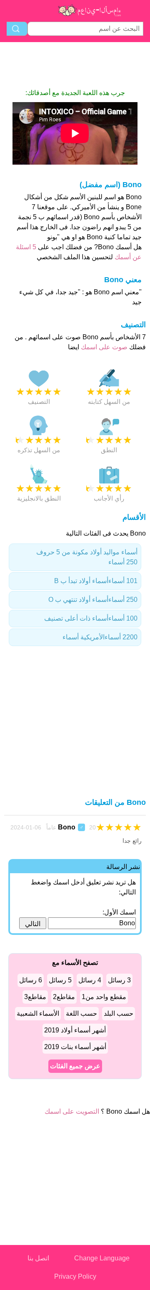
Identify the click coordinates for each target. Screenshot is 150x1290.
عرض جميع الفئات (75, 1066)
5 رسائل (60, 980)
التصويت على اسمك (72, 1111)
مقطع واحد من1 (104, 996)
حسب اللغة (81, 1013)
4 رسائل (89, 980)
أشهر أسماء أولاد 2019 (75, 1030)
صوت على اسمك (103, 347)
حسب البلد (118, 1013)
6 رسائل (30, 980)
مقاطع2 (64, 996)
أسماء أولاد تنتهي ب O (93, 599)
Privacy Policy (75, 1276)
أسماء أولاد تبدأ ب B (96, 580)
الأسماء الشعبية (38, 1013)
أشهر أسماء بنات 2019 (75, 1046)
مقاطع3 (35, 996)
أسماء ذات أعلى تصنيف (91, 618)
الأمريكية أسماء (100, 637)
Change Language (102, 1258)
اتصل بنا (38, 1258)
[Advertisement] (75, 65)
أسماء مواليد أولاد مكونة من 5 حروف (87, 557)
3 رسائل (119, 980)
